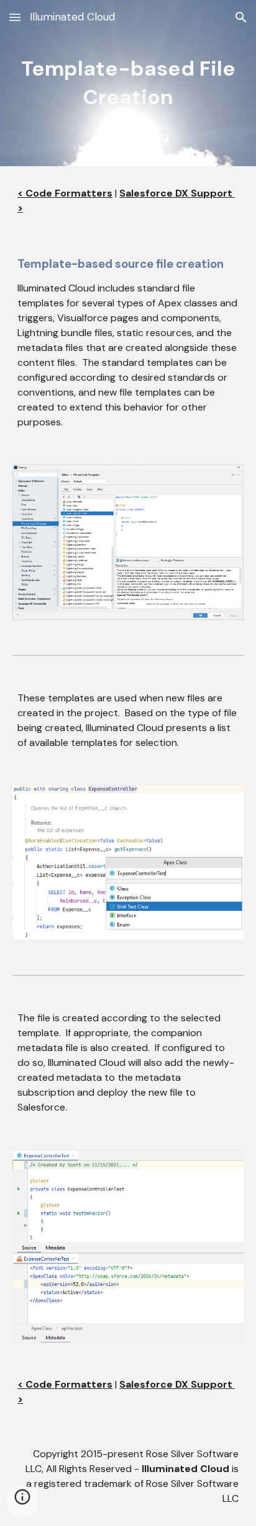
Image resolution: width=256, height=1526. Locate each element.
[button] (15, 17)
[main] (128, 83)
